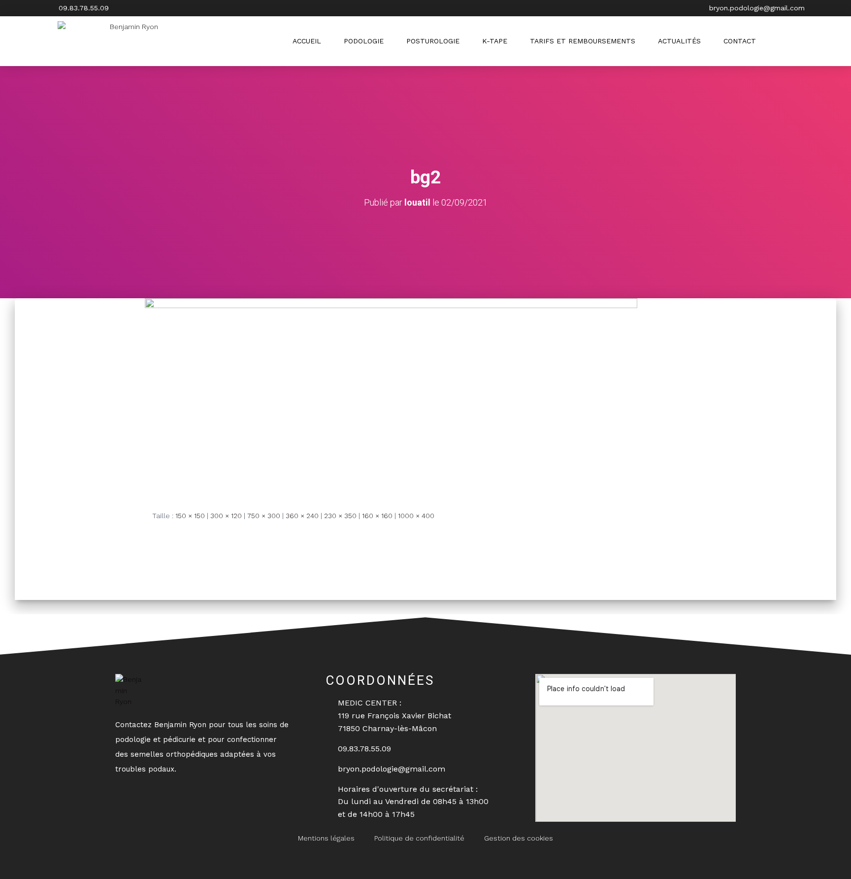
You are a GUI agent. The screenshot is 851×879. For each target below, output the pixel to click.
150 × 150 (190, 516)
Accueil (307, 41)
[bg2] (391, 396)
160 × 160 (377, 516)
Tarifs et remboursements (582, 41)
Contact (739, 41)
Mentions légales (326, 838)
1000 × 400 (416, 516)
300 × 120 (226, 516)
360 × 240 (302, 516)
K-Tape (494, 41)
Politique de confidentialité (419, 838)
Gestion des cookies (518, 838)
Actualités (679, 41)
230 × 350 (340, 516)
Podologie (364, 41)
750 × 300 (263, 516)
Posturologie (432, 41)
